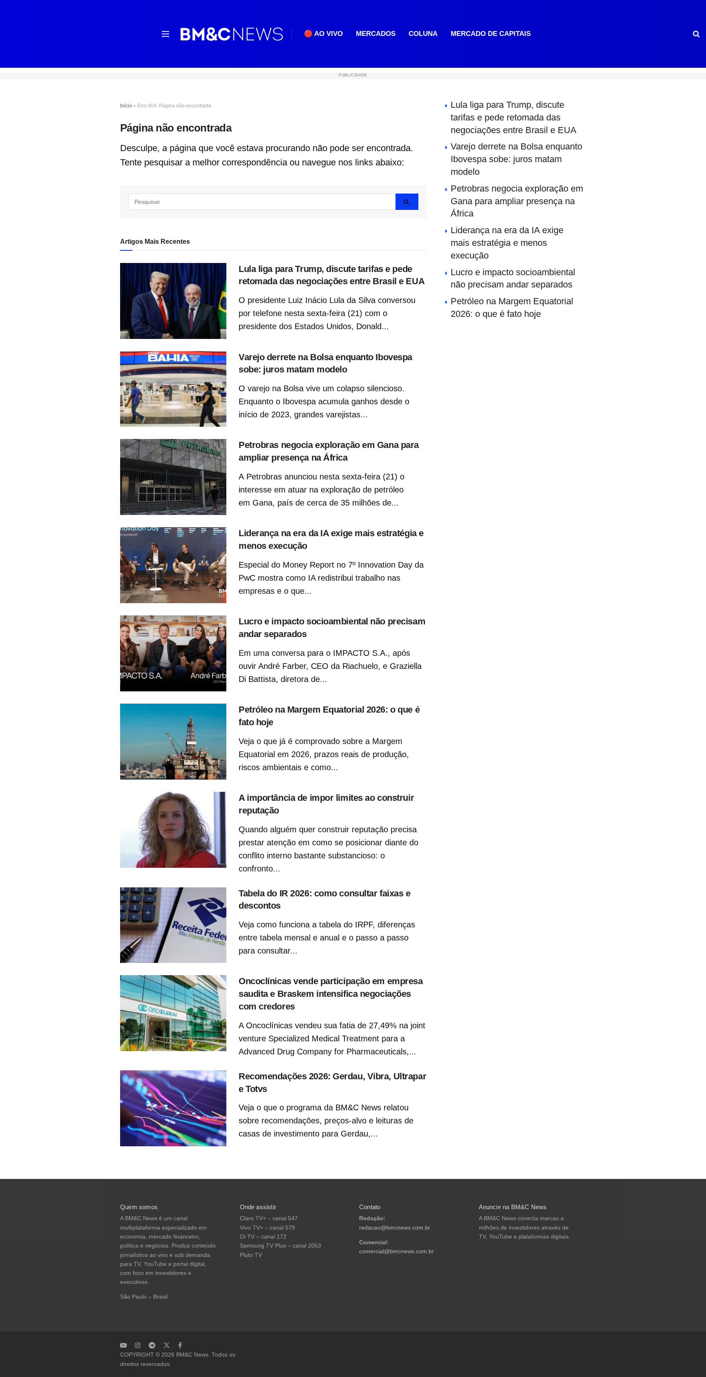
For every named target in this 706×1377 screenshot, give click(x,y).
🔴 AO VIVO (323, 34)
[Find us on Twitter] (166, 1345)
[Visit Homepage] (232, 34)
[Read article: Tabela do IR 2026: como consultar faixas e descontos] (173, 925)
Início (126, 106)
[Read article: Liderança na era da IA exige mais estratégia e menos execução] (173, 565)
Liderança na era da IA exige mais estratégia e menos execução (507, 243)
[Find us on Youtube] (123, 1345)
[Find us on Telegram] (152, 1345)
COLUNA (423, 34)
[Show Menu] (165, 34)
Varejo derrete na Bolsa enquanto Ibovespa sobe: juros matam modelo (516, 159)
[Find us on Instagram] (138, 1345)
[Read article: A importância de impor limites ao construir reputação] (173, 830)
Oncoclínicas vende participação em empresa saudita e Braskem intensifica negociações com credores (331, 994)
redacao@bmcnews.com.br (394, 1228)
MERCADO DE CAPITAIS (491, 34)
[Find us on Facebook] (180, 1345)
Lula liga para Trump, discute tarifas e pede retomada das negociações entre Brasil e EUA (513, 117)
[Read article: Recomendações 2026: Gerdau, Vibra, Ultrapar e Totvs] (173, 1108)
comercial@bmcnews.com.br (396, 1251)
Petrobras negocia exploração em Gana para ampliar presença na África (517, 201)
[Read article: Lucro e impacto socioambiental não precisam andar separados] (173, 653)
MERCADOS (375, 34)
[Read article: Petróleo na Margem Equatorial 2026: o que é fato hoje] (173, 742)
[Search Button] (696, 34)
